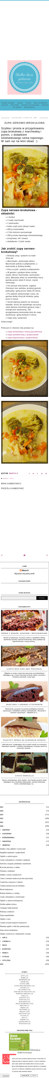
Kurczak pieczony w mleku (10, 867)
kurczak (23, 999)
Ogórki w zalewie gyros (8, 856)
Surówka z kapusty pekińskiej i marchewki (15, 864)
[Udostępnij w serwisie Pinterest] (46, 474)
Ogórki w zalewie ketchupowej (11, 901)
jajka (23, 996)
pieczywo (23, 1013)
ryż (23, 1017)
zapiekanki (23, 1022)
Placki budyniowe (6, 889)
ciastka (23, 988)
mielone (23, 1005)
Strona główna (8, 103)
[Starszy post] (47, 555)
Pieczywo (15, 105)
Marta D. (25, 570)
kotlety (22, 998)
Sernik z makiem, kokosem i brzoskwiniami (24, 633)
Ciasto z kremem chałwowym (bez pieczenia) (16, 878)
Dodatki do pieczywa (30, 105)
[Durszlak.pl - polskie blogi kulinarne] (35, 1050)
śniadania (23, 1023)
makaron (23, 1002)
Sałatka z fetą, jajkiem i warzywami (13, 849)
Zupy (12, 478)
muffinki (23, 1009)
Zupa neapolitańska (7, 915)
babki (23, 978)
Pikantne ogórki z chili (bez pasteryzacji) (14, 926)
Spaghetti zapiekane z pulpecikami (12, 852)
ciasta (22, 984)
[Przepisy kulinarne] (19, 1050)
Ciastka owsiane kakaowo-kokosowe (13, 923)
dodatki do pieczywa (23, 992)
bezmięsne (23, 980)
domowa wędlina (23, 994)
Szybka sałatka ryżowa (8, 904)
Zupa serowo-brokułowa (9, 930)
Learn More (25, 1075)
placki (23, 1015)
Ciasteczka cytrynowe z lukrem (11, 882)
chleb (22, 982)
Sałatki (5, 105)
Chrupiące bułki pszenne (9, 908)
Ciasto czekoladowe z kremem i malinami (15, 860)
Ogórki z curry (5, 919)
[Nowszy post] (2, 555)
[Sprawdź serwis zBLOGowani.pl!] (25, 1053)
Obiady (20, 103)
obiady (6, 478)
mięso (23, 1008)
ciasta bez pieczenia (23, 986)
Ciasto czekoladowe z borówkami (12, 897)
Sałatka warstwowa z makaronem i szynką (15, 934)
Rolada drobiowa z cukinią (9, 893)
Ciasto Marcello (24, 776)
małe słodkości (22, 1003)
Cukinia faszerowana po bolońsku (12, 886)
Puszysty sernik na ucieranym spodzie (24, 740)
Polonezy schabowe (7, 912)
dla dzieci (23, 990)
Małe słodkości (41, 103)
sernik (23, 1019)
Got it (34, 1075)
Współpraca (29, 107)
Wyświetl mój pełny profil (24, 574)
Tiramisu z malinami (7, 871)
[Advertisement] (24, 28)
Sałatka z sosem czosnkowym (10, 875)
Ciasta (28, 103)
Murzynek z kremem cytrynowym (24, 704)
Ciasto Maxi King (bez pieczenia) (24, 669)
